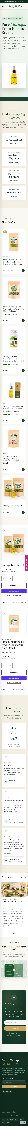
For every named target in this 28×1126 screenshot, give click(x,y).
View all (24, 877)
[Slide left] (10, 933)
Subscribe (14, 1086)
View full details (18, 602)
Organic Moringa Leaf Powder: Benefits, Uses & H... (12, 901)
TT (11, 1091)
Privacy (3, 1115)
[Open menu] (3, 6)
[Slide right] (18, 933)
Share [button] (5, 602)
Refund (13, 1115)
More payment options (14, 595)
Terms (8, 1115)
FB (7, 1091)
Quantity (4, 575)
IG (3, 1091)
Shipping (3, 571)
